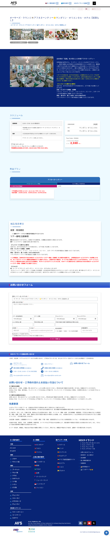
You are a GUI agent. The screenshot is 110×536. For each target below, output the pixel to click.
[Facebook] (81, 523)
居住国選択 (58, 328)
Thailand (50, 525)
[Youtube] (89, 523)
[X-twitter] (94, 523)
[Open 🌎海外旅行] (70, 3)
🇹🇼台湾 (36, 473)
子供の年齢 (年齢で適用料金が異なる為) (67, 322)
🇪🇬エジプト (61, 463)
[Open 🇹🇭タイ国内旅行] (57, 3)
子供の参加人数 (38, 322)
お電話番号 (84, 328)
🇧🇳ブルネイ (61, 471)
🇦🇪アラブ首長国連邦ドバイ (66, 460)
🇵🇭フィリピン (38, 488)
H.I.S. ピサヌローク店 (88, 449)
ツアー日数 (37, 316)
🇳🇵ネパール (61, 445)
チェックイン (59, 316)
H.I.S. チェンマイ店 (87, 447)
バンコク (80, 9)
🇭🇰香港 (36, 465)
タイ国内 (59, 331)
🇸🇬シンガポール (39, 462)
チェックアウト (81, 316)
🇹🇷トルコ (60, 467)
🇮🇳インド (60, 448)
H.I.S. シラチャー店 (88, 445)
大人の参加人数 (16, 322)
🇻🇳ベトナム (38, 452)
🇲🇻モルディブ (61, 456)
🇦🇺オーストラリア (40, 477)
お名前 (14, 328)
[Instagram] (85, 523)
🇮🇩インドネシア (39, 484)
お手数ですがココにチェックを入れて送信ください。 (29, 336)
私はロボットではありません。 (21, 334)
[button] (94, 3)
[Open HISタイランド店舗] (88, 3)
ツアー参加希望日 (17, 316)
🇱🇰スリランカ (61, 452)
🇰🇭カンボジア (38, 445)
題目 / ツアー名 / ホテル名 (20, 296)
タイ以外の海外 (73, 331)
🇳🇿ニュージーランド (41, 480)
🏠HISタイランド (96, 9)
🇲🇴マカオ (37, 469)
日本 (65, 331)
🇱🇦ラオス (37, 448)
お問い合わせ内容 (17, 302)
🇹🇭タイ (87, 9)
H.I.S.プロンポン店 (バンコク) (91, 443)
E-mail (31, 328)
